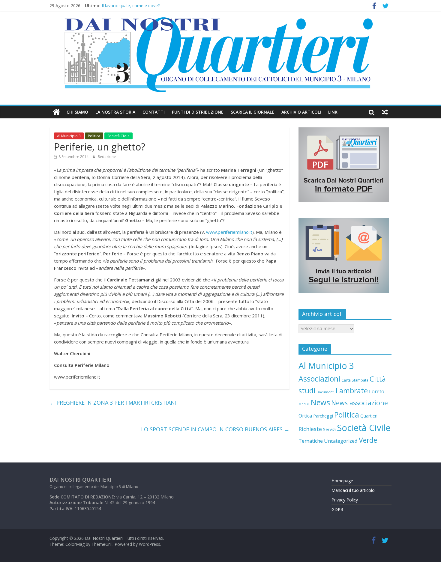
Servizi (329, 429)
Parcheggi (323, 416)
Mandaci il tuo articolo (353, 490)
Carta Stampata (354, 380)
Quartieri (368, 416)
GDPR (337, 509)
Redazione (107, 156)
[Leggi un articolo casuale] (385, 112)
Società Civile (118, 135)
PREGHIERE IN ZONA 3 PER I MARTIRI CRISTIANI (113, 402)
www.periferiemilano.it (229, 232)
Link (333, 112)
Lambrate (352, 390)
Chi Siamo (77, 112)
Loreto (376, 391)
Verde (368, 440)
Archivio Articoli (301, 112)
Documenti (325, 392)
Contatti (153, 112)
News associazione (359, 402)
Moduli (304, 404)
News (320, 402)
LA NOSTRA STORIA (115, 112)
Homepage (342, 480)
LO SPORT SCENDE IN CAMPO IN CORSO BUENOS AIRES (215, 429)
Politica (94, 135)
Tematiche (310, 441)
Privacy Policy (345, 500)
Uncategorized (341, 441)
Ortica (305, 415)
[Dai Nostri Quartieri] (56, 112)
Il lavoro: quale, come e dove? (131, 6)
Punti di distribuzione (198, 112)
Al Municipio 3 (69, 135)
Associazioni (319, 378)
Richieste (310, 429)
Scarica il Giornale (252, 112)
